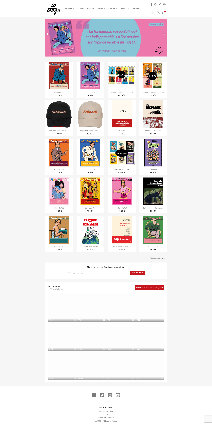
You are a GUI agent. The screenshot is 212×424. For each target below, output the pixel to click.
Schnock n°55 (90, 208)
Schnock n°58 (59, 169)
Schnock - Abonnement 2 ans (122, 92)
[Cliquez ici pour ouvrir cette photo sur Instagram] (75, 320)
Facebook (94, 395)
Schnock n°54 (121, 208)
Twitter (102, 395)
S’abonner (137, 273)
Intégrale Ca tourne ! (122, 169)
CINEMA (90, 8)
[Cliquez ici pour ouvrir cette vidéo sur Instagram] (75, 349)
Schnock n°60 (59, 92)
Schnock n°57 (90, 169)
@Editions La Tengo (55, 289)
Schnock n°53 (59, 246)
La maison (124, 8)
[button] (54, 38)
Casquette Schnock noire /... (59, 131)
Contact (136, 8)
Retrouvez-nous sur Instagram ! (150, 287)
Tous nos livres (158, 258)
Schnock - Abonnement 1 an (153, 92)
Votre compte (106, 407)
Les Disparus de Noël (153, 131)
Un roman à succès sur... (122, 246)
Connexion (106, 414)
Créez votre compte (106, 417)
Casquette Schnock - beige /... (90, 131)
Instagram (118, 395)
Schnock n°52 (153, 246)
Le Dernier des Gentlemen (153, 208)
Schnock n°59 (90, 92)
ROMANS (81, 8)
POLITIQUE (112, 8)
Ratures (122, 131)
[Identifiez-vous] (158, 14)
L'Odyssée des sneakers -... (90, 246)
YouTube (110, 395)
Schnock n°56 (59, 208)
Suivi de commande (106, 411)
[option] (90, 38)
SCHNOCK (69, 8)
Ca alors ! (153, 169)
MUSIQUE (101, 8)
